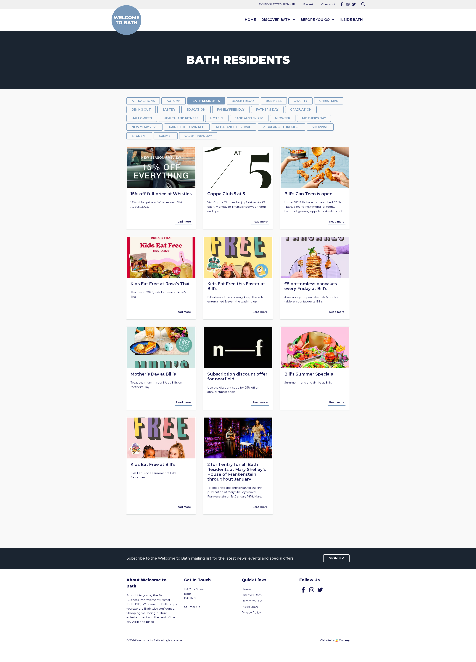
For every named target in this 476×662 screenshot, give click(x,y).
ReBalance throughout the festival (284, 127)
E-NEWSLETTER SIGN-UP (277, 4)
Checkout (328, 4)
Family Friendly (230, 109)
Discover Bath (275, 20)
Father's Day (267, 109)
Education (195, 109)
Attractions (143, 101)
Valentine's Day (198, 136)
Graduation (301, 109)
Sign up (336, 558)
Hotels (216, 118)
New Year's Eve (144, 127)
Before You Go (315, 20)
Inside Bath (351, 20)
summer (166, 136)
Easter (169, 109)
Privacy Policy (251, 612)
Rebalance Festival (233, 127)
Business (274, 101)
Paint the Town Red (187, 127)
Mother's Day (314, 118)
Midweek (282, 118)
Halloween (142, 118)
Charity (301, 101)
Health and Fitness (181, 118)
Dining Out (141, 109)
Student (139, 136)
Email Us (194, 607)
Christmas (328, 101)
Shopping (320, 127)
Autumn (174, 101)
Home (250, 20)
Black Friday (243, 101)
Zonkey (344, 640)
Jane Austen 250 (249, 118)
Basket (308, 4)
